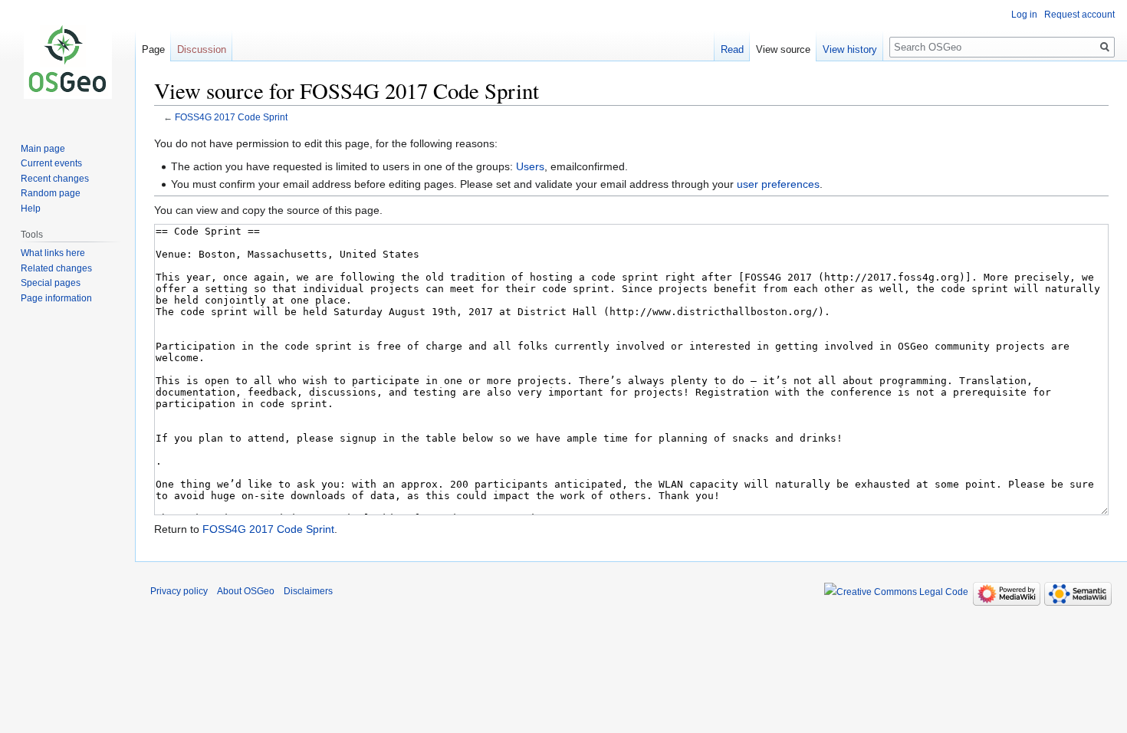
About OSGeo (245, 591)
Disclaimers (308, 591)
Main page (43, 148)
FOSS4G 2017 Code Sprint (231, 117)
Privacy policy (179, 591)
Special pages (50, 283)
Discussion (201, 49)
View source (783, 49)
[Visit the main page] (67, 61)
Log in (1024, 14)
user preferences (778, 184)
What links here (53, 253)
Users (530, 166)
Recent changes (55, 178)
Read (732, 49)
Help (31, 208)
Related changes (56, 268)
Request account (1079, 14)
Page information (56, 298)
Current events (51, 163)
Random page (50, 193)
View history (850, 49)
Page (153, 49)
